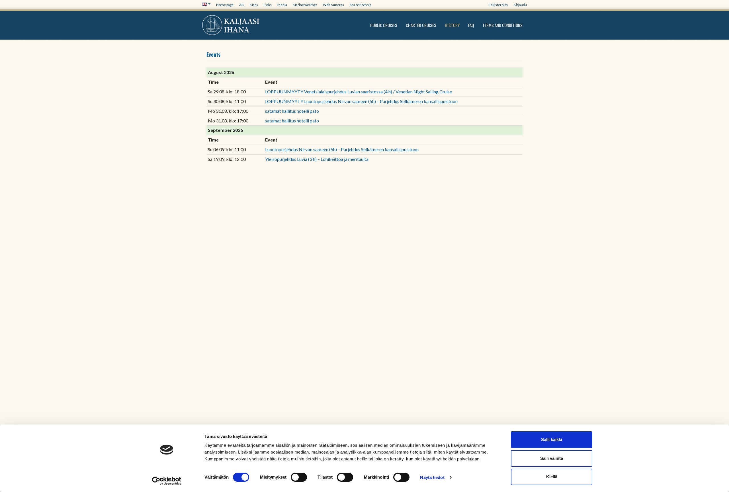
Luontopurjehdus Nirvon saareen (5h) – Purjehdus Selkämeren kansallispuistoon (342, 149)
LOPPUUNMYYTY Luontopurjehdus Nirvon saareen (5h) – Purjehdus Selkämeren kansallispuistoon (361, 101)
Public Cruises (383, 25)
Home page (225, 5)
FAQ (471, 25)
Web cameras (333, 5)
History (452, 25)
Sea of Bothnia (360, 5)
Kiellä (551, 476)
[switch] (299, 477)
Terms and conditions (502, 25)
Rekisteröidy (498, 5)
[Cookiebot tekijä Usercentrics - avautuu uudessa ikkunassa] (167, 481)
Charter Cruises (421, 25)
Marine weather (305, 5)
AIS (241, 5)
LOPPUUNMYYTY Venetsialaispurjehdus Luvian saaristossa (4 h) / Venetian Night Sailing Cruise (358, 91)
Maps (254, 5)
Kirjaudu (520, 5)
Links (268, 5)
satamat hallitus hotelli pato (292, 111)
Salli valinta (551, 458)
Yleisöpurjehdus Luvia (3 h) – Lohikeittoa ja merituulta (316, 159)
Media (282, 5)
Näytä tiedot (432, 477)
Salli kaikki (551, 439)
